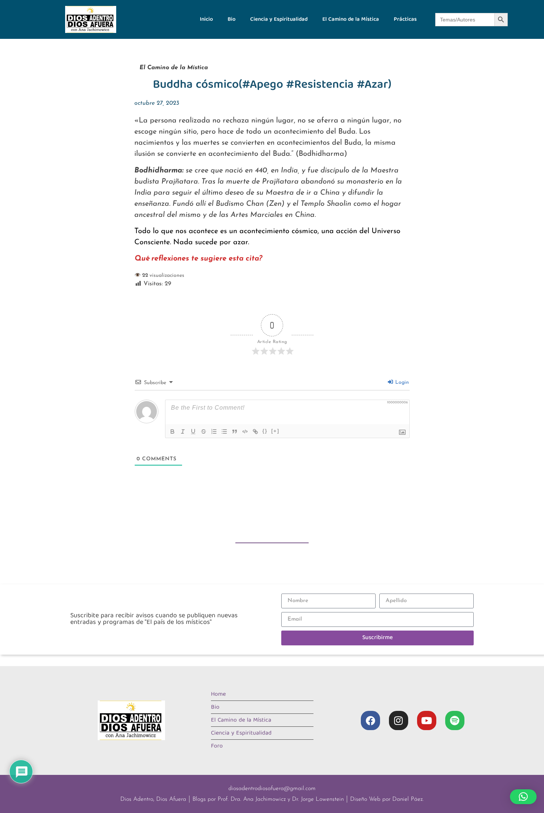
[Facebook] (370, 720)
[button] (523, 796)
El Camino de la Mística (350, 19)
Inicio (206, 19)
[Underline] (193, 431)
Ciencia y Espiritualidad (279, 19)
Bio (231, 19)
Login (401, 382)
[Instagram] (398, 720)
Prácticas (405, 19)
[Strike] (203, 431)
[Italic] (183, 431)
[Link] (255, 431)
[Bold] (172, 431)
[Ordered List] (214, 431)
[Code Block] (245, 431)
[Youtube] (426, 720)
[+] (275, 431)
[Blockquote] (234, 431)
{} (265, 431)
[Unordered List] (224, 431)
